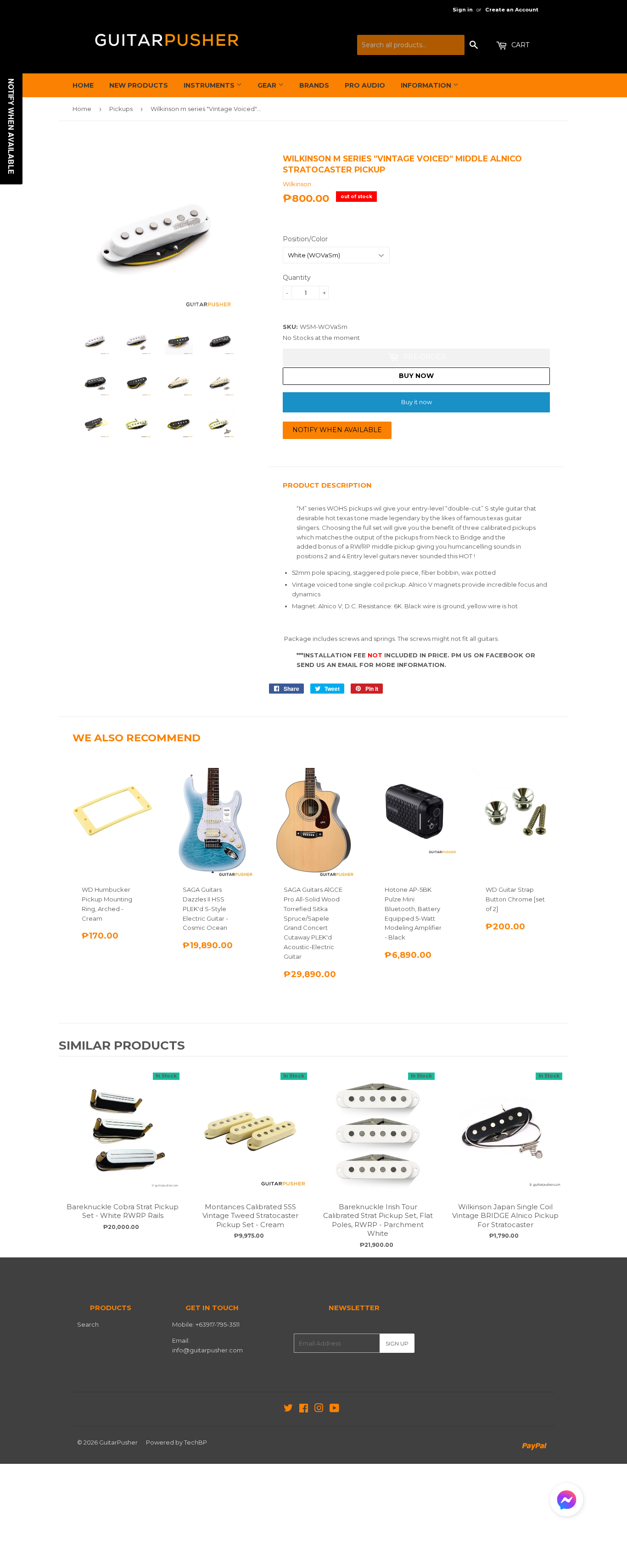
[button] (566, 1501)
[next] (559, 1155)
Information (427, 85)
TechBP (195, 1442)
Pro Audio (365, 85)
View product (122, 1140)
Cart (519, 45)
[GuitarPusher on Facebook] (303, 1409)
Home (83, 85)
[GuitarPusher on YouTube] (334, 1409)
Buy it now (416, 402)
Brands (314, 85)
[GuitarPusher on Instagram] (319, 1409)
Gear (268, 85)
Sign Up (397, 1343)
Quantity (297, 277)
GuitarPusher (118, 1442)
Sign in (463, 9)
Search (88, 1324)
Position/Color (305, 239)
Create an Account (511, 9)
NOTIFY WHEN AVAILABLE (337, 430)
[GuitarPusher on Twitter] (288, 1409)
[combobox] (411, 45)
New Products (138, 85)
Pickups (121, 108)
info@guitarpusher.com (207, 1350)
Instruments (210, 85)
